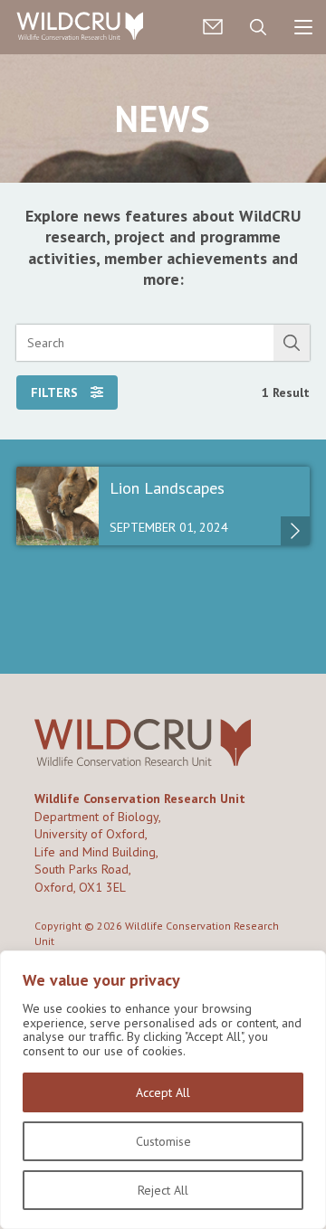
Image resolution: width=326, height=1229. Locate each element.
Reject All (163, 1190)
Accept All (163, 1092)
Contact (212, 27)
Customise (163, 1141)
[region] (163, 1089)
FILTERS (56, 392)
